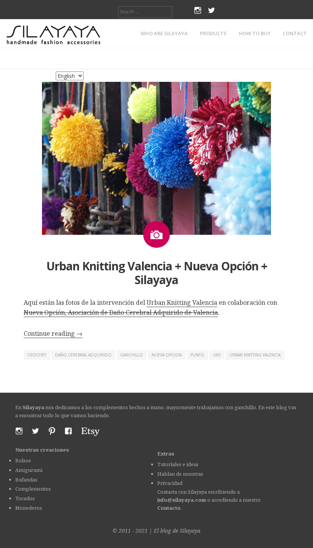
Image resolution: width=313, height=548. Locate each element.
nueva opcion (167, 355)
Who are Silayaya (164, 33)
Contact (295, 33)
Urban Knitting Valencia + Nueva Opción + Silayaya (156, 273)
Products (213, 33)
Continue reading (53, 333)
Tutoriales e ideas (177, 464)
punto (197, 355)
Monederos (28, 507)
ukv (217, 355)
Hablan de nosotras (180, 473)
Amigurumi (28, 470)
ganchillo (131, 355)
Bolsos (23, 460)
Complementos (33, 488)
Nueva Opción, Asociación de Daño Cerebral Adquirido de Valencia (121, 312)
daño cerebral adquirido (83, 355)
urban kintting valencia (255, 355)
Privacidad (169, 483)
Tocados (25, 498)
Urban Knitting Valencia (182, 302)
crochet (36, 355)
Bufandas (26, 479)
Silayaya (190, 530)
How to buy (255, 33)
